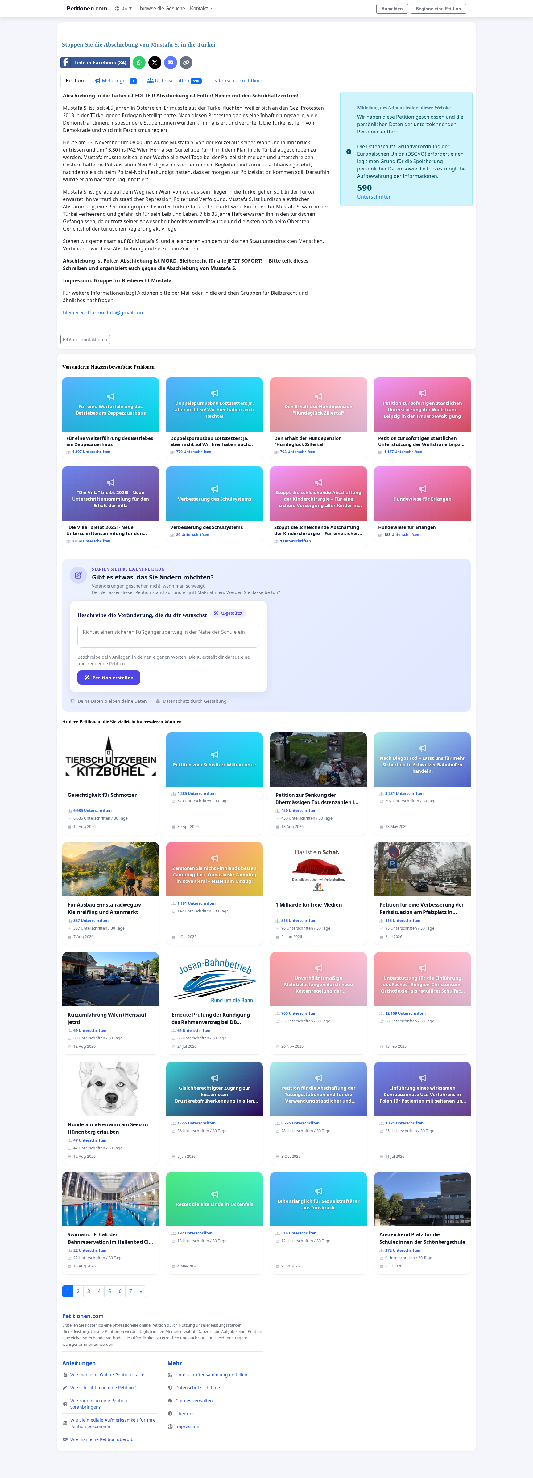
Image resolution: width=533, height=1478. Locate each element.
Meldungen (117, 80)
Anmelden (392, 8)
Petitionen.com (87, 8)
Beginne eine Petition (438, 8)
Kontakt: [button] (199, 8)
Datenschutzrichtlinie (237, 80)
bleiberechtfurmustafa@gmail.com (104, 312)
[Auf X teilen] (154, 62)
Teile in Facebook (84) (100, 62)
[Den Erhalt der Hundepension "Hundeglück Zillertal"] (318, 418)
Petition (75, 80)
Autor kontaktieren (88, 339)
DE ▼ (127, 8)
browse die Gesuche (162, 8)
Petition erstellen (113, 677)
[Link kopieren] (186, 62)
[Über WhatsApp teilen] (139, 62)
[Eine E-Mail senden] (170, 62)
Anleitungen (79, 1363)
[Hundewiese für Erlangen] (422, 504)
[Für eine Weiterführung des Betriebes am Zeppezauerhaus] (110, 418)
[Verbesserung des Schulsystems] (214, 504)
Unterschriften (177, 80)
